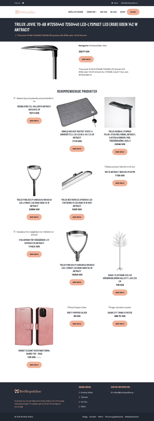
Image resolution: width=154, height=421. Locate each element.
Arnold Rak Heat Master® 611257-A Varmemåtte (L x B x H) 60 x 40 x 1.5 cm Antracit (77, 134)
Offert (133, 12)
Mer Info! (86, 59)
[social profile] (23, 3)
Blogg (113, 12)
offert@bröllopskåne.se (129, 3)
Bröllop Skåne (75, 12)
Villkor (100, 416)
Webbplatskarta (132, 416)
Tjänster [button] (90, 12)
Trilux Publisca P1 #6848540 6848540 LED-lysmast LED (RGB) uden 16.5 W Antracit (77, 267)
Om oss (103, 12)
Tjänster (84, 397)
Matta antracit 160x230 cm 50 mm (120, 171)
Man (105, 45)
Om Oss (84, 402)
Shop (122, 12)
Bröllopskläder (96, 45)
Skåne (116, 3)
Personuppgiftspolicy (114, 416)
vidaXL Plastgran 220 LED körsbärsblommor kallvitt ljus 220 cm (120, 278)
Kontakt (92, 416)
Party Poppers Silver (77, 312)
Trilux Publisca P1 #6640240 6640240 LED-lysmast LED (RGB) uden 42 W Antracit (34, 202)
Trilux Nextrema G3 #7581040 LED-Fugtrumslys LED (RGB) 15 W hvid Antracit (77, 202)
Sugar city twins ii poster (120, 312)
